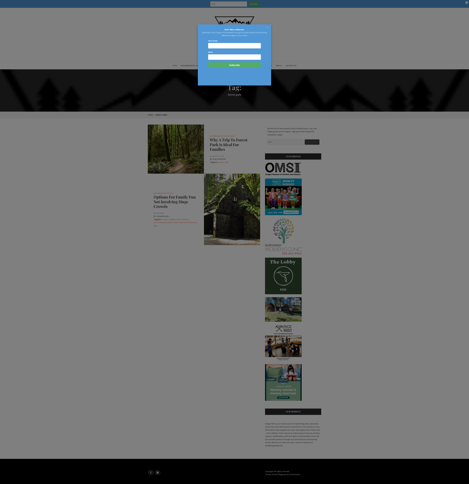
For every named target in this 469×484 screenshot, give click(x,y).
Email (210, 52)
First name (213, 41)
